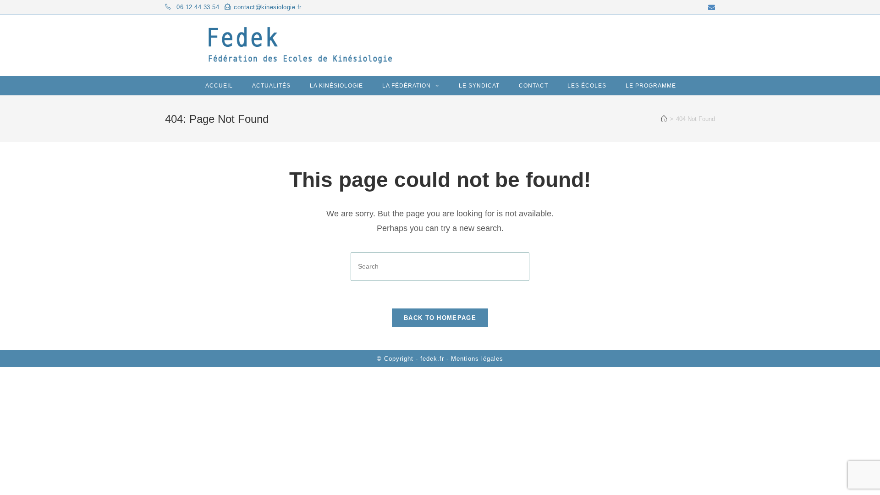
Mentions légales (477, 358)
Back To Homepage (440, 317)
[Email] (711, 7)
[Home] (664, 119)
